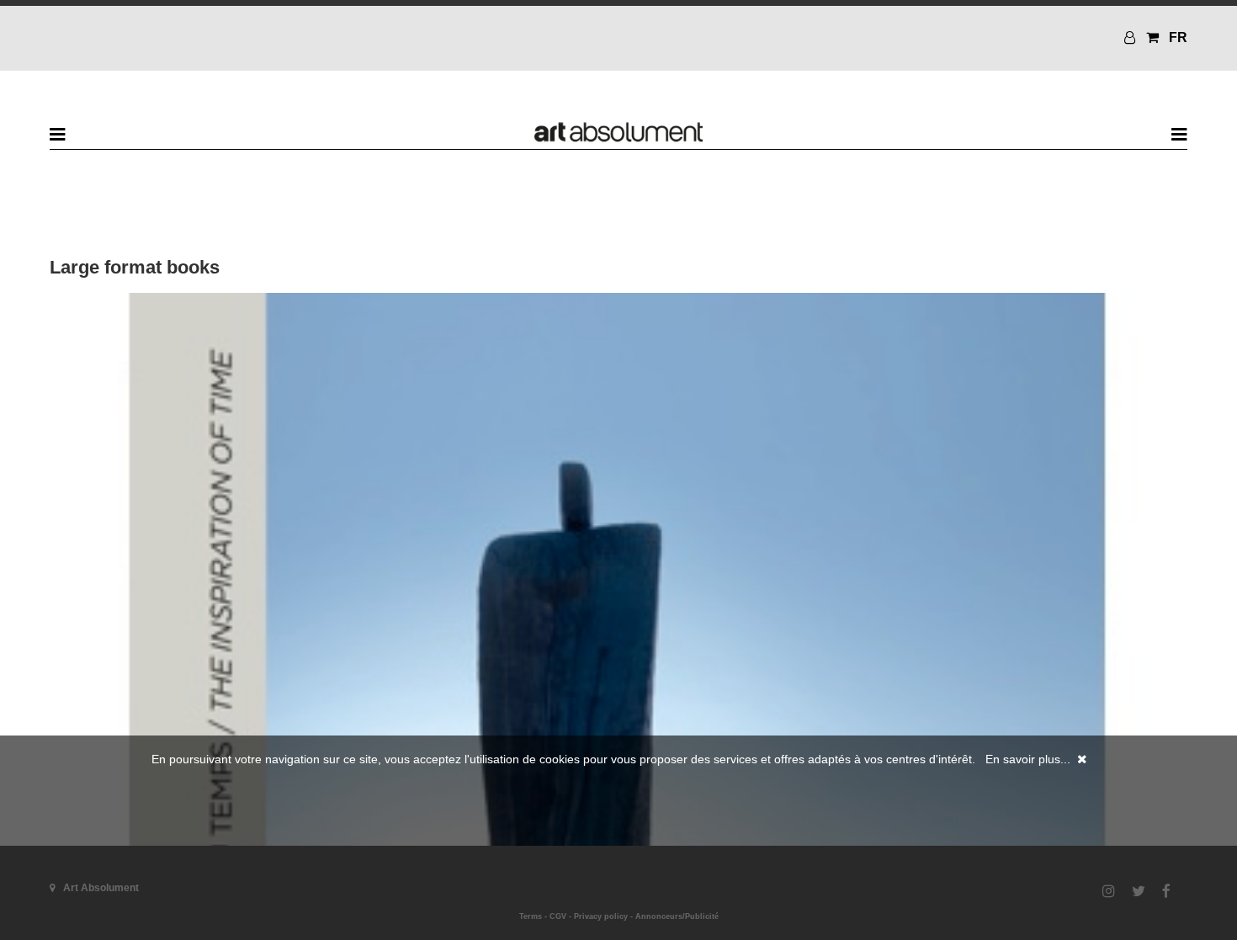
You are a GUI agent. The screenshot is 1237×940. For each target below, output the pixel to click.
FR (1178, 37)
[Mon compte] (1131, 37)
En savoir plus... (1027, 759)
